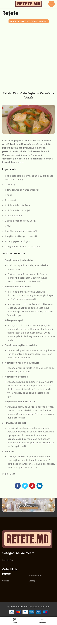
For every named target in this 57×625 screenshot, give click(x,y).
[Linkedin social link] (39, 486)
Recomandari (35, 575)
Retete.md (22, 606)
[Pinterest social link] (32, 486)
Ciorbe (13, 21)
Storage (33, 580)
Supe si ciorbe (39, 21)
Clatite (5, 580)
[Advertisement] (28, 56)
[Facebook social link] (18, 486)
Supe (28, 21)
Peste (21, 21)
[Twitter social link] (25, 486)
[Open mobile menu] (51, 4)
